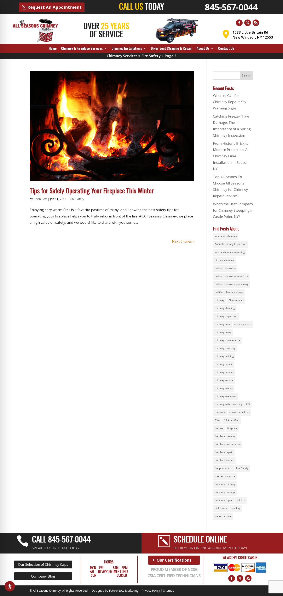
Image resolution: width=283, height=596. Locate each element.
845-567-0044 (231, 7)
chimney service (224, 380)
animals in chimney (226, 236)
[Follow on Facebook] (239, 22)
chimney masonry (225, 348)
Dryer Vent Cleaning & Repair (171, 49)
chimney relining (224, 356)
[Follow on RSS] (256, 22)
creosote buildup (239, 412)
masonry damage (225, 492)
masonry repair (224, 500)
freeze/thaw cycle (225, 476)
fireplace (232, 428)
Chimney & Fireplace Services (82, 49)
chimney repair (223, 364)
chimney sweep (224, 388)
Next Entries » (183, 241)
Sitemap (168, 590)
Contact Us (226, 49)
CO (248, 404)
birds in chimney (224, 260)
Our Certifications (174, 560)
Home (53, 49)
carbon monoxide (225, 268)
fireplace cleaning (225, 436)
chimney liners (242, 324)
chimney (219, 300)
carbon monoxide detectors (231, 276)
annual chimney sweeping (230, 252)
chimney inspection (226, 316)
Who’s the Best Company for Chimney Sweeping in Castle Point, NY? (233, 210)
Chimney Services (122, 55)
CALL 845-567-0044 (61, 539)
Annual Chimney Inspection (230, 244)
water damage (223, 516)
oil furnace (221, 508)
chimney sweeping (225, 396)
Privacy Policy (151, 590)
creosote (220, 412)
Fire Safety (151, 55)
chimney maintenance (227, 340)
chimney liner (222, 324)
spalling (235, 508)
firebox (219, 428)
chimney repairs (224, 372)
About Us (203, 49)
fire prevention (223, 468)
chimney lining (223, 332)
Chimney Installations (126, 49)
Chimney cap (236, 300)
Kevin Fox (40, 199)
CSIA (217, 420)
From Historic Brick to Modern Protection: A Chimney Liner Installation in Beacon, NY (231, 156)
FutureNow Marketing (123, 590)
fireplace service (224, 460)
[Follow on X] (247, 22)
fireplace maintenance (228, 444)
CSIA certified (231, 420)
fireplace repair (224, 452)
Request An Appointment (54, 7)
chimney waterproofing (228, 404)
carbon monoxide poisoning (231, 284)
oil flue (241, 500)
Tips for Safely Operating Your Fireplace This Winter (92, 190)
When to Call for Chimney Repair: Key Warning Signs (229, 101)
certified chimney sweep (229, 292)
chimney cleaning (225, 308)
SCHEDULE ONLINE (200, 539)
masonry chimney (225, 484)
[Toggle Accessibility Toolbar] (9, 586)
